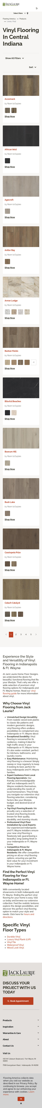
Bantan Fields (11, 351)
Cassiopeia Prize (13, 552)
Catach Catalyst (12, 603)
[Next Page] (36, 634)
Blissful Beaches (13, 401)
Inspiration (8, 1027)
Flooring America (9, 19)
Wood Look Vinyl (15, 947)
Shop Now (10, 116)
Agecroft (9, 200)
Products (22, 19)
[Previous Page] (6, 634)
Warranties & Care (12, 1033)
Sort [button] (31, 67)
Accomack (10, 99)
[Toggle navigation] (37, 8)
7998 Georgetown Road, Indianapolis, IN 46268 (20, 1065)
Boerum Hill (10, 451)
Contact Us (8, 1046)
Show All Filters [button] (13, 58)
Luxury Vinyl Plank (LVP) (19, 939)
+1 (33, 362)
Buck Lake (10, 502)
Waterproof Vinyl (15, 945)
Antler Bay (10, 250)
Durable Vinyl (13, 936)
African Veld (11, 149)
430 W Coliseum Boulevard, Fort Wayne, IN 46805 (19, 1060)
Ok (21, 1099)
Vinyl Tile (11, 942)
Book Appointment (19, 1001)
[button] (20, 13)
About (6, 1039)
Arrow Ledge (11, 300)
